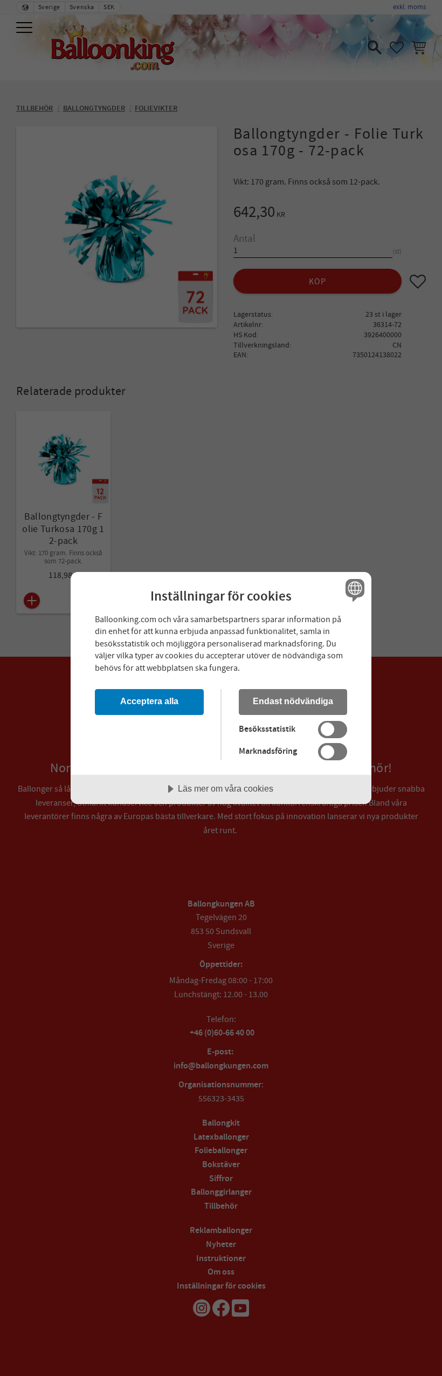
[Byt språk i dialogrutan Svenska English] (353, 590)
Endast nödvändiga (293, 701)
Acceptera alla (149, 701)
